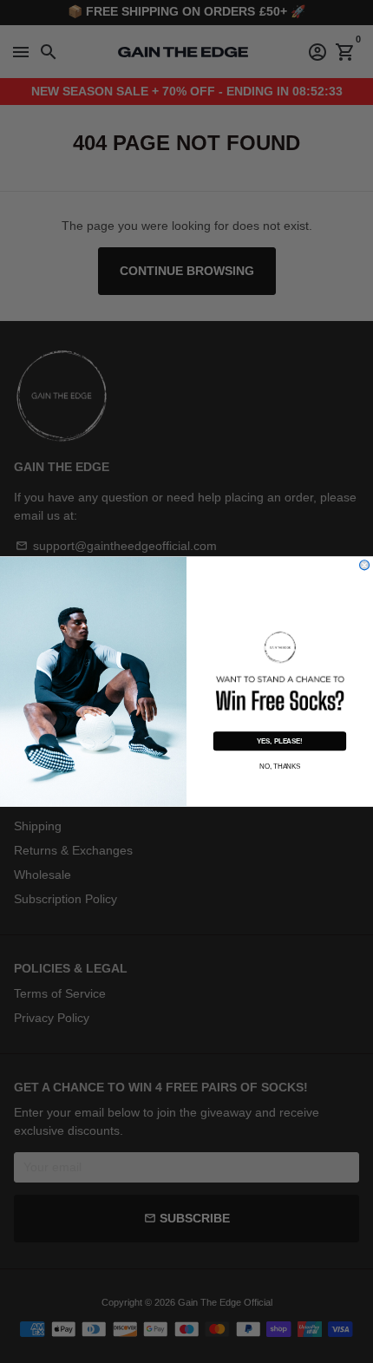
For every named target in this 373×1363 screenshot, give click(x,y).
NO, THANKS (279, 765)
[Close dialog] (365, 565)
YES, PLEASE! (279, 741)
